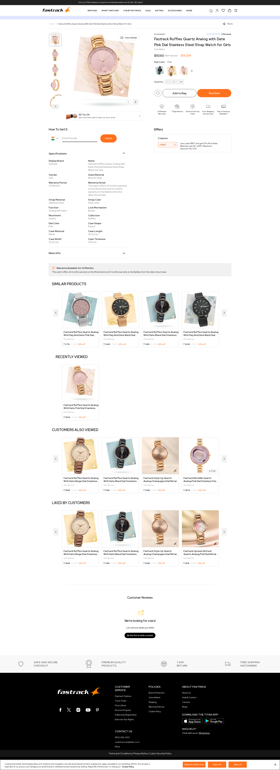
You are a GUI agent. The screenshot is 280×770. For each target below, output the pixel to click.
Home (52, 24)
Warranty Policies (156, 706)
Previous (55, 34)
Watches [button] (92, 10)
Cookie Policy (155, 711)
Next (55, 106)
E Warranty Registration (126, 714)
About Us (186, 692)
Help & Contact (189, 697)
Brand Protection (156, 692)
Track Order (120, 700)
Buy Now (214, 93)
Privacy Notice (140, 753)
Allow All (238, 764)
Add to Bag (179, 93)
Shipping (153, 702)
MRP (167, 55)
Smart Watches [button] (110, 10)
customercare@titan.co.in (127, 742)
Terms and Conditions (120, 753)
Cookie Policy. (128, 767)
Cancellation (154, 697)
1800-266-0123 (122, 737)
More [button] (189, 10)
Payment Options (123, 696)
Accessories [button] (175, 10)
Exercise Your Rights (124, 719)
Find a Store (120, 705)
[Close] (275, 764)
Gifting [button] (159, 10)
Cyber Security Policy (160, 753)
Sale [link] (148, 10)
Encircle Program (123, 710)
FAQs (117, 746)
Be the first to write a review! (140, 635)
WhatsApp (204, 733)
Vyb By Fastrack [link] (132, 10)
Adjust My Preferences (194, 764)
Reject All (217, 764)
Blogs (184, 706)
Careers (186, 702)
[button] (104, 116)
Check (108, 138)
